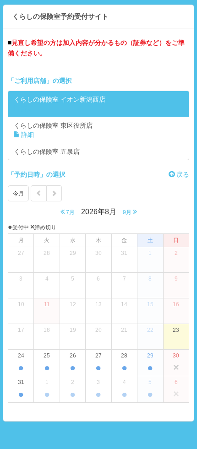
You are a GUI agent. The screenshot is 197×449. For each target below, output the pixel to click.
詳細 (27, 108)
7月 (70, 212)
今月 (18, 193)
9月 (128, 212)
